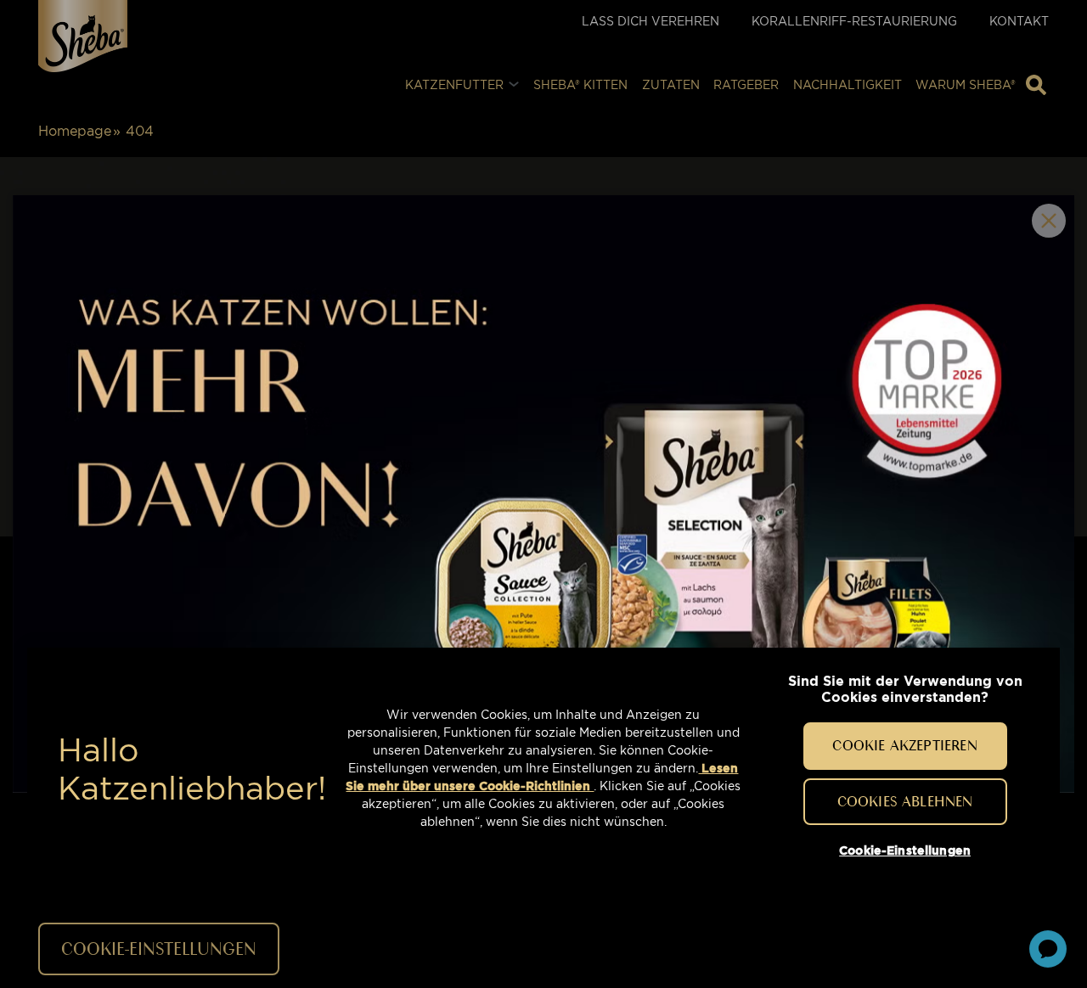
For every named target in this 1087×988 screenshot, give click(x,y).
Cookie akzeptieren (904, 745)
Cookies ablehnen (905, 800)
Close (1049, 221)
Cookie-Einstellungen (905, 850)
